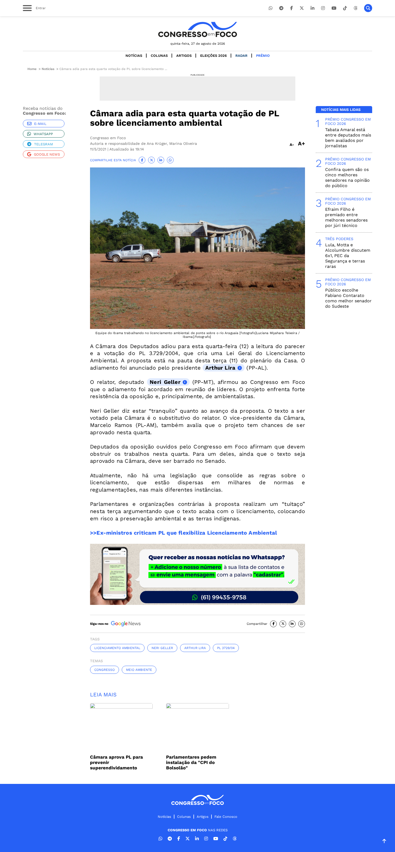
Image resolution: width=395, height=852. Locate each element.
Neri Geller (165, 382)
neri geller (162, 648)
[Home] (197, 29)
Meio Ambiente (139, 670)
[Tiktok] (345, 8)
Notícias (133, 56)
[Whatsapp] (270, 8)
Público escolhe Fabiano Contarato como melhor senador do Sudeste (348, 298)
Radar (241, 56)
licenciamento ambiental (117, 648)
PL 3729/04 (226, 648)
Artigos (184, 56)
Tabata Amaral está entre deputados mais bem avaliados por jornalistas (348, 137)
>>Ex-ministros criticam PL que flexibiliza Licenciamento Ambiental (183, 533)
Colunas (159, 56)
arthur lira (195, 648)
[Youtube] (334, 8)
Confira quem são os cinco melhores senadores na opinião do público (347, 177)
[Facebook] (291, 8)
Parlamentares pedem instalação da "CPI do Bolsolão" (191, 762)
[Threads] (355, 8)
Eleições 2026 (213, 56)
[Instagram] (323, 8)
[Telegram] (281, 8)
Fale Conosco (225, 817)
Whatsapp (43, 134)
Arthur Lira (220, 367)
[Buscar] (368, 8)
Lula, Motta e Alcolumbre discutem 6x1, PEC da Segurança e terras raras (347, 255)
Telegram (43, 144)
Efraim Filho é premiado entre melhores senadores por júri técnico (346, 217)
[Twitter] (302, 8)
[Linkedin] (312, 8)
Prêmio (263, 56)
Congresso (104, 670)
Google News (47, 154)
